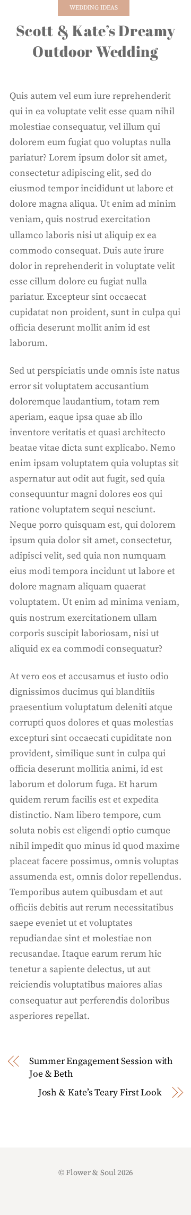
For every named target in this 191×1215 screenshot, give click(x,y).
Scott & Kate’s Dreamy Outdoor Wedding (96, 40)
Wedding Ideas (94, 8)
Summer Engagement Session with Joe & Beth (101, 1068)
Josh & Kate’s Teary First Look (100, 1093)
